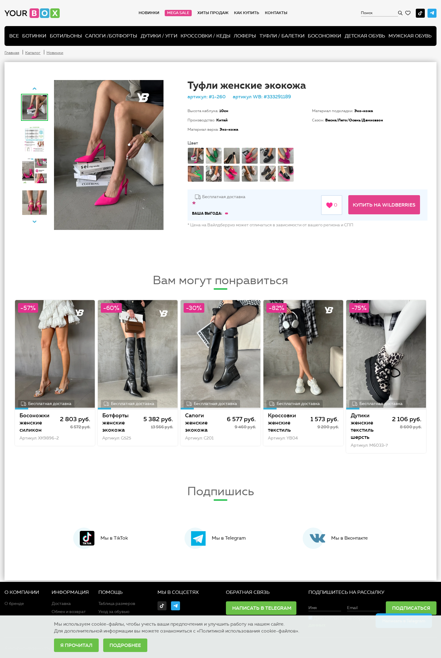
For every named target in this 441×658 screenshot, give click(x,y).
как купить (246, 12)
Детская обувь (365, 36)
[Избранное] (407, 13)
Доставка (61, 603)
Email (352, 608)
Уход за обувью (114, 611)
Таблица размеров (116, 603)
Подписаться (411, 608)
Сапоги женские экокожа (196, 422)
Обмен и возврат (69, 611)
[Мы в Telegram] (432, 13)
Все (14, 36)
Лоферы (245, 36)
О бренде (14, 603)
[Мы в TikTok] (420, 13)
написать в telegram (262, 608)
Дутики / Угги (159, 36)
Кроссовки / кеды (205, 36)
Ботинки (34, 36)
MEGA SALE (178, 12)
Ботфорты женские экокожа (115, 422)
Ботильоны (66, 36)
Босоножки (324, 36)
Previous (34, 88)
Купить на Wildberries (384, 205)
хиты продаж (213, 12)
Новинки (149, 12)
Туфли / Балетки (282, 36)
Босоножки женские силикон (35, 422)
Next (34, 222)
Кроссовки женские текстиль (282, 422)
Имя (312, 608)
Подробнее (125, 645)
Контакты (276, 12)
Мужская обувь (410, 36)
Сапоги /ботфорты (111, 36)
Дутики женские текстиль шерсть (362, 426)
